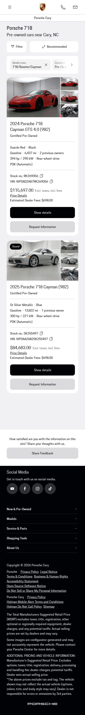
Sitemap (49, 606)
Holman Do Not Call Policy (24, 606)
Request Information (42, 226)
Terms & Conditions (19, 576)
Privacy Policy (30, 571)
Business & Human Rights (51, 576)
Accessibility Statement (23, 581)
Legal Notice (48, 571)
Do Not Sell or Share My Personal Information (36, 590)
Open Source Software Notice (26, 585)
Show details (42, 212)
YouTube (17, 488)
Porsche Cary (42, 17)
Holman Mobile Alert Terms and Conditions (35, 601)
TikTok (54, 488)
